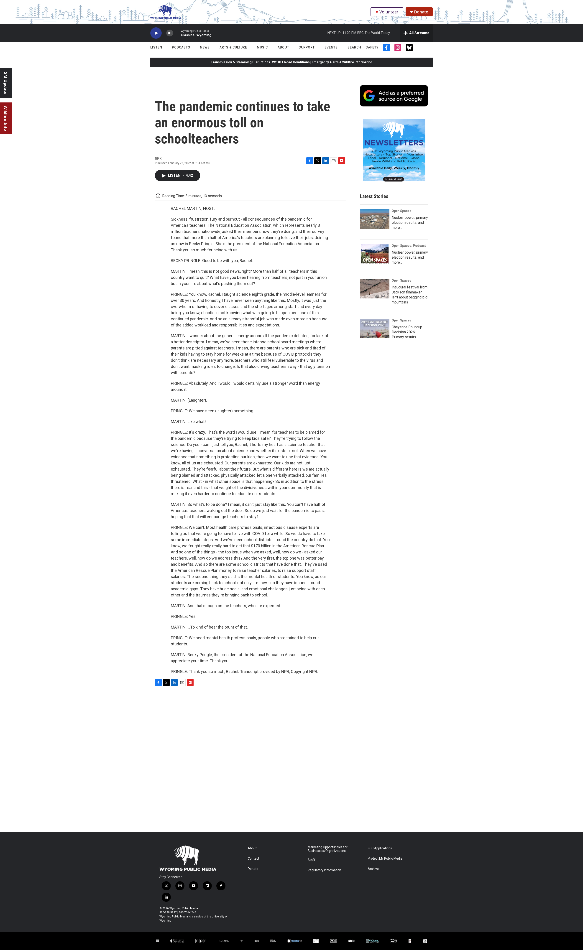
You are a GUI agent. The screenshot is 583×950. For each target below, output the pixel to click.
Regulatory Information (324, 870)
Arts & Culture (233, 47)
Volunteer (388, 12)
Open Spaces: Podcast (409, 245)
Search (354, 47)
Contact (253, 858)
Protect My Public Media (385, 858)
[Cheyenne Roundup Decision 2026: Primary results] (374, 328)
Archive (373, 869)
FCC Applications (380, 848)
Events (331, 47)
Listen (156, 47)
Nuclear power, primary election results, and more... (410, 222)
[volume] (170, 33)
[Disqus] (291, 770)
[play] (156, 33)
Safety (372, 47)
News (205, 47)
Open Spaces (401, 211)
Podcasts (181, 47)
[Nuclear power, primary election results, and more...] (374, 219)
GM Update (5, 82)
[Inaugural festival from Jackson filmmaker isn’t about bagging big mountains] (374, 288)
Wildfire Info (5, 118)
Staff (311, 860)
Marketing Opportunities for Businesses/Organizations (328, 849)
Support (307, 47)
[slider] (177, 33)
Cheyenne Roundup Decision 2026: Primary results (407, 332)
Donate (421, 12)
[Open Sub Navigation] (165, 47)
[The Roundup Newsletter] (394, 150)
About (283, 47)
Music (262, 47)
